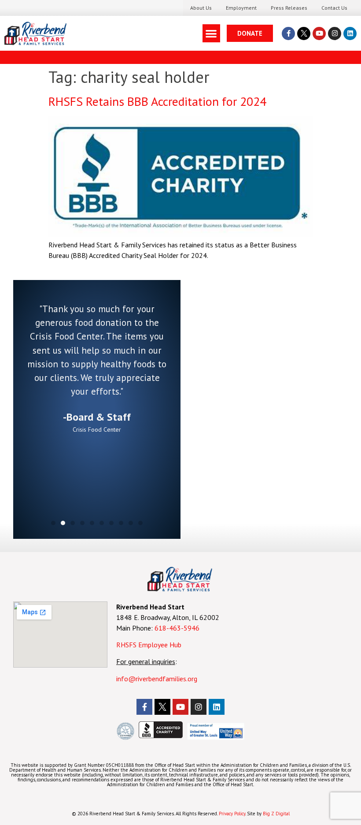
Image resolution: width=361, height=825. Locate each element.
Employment (241, 7)
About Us (201, 7)
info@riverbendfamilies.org (157, 678)
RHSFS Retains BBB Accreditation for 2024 (157, 101)
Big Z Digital (276, 813)
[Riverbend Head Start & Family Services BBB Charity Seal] (161, 735)
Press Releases (289, 7)
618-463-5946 (177, 627)
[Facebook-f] (288, 33)
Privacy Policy (232, 813)
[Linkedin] (350, 33)
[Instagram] (334, 33)
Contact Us (334, 7)
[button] (212, 33)
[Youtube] (319, 33)
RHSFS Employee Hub (148, 644)
